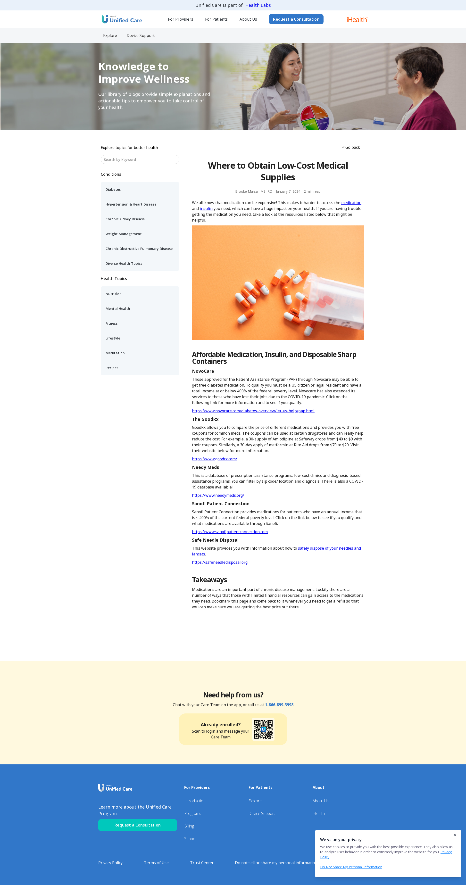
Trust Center (202, 862)
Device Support (262, 813)
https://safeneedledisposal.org (220, 562)
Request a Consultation (296, 19)
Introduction (195, 800)
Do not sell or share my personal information (276, 862)
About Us (248, 19)
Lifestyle (113, 338)
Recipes (112, 367)
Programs (192, 813)
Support (191, 838)
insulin (206, 208)
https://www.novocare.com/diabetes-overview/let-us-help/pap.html (253, 411)
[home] (121, 19)
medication (351, 202)
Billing (189, 826)
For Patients (216, 19)
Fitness (111, 323)
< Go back (351, 147)
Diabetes (113, 189)
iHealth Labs (257, 5)
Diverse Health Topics (124, 263)
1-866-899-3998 (279, 704)
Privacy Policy (110, 862)
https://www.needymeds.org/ (218, 495)
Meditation (115, 353)
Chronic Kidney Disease (125, 219)
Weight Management (124, 234)
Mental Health (118, 308)
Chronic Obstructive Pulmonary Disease (139, 248)
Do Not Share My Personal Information (351, 867)
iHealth (319, 813)
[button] (181, 19)
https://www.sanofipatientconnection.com (230, 531)
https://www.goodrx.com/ (214, 459)
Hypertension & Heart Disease (131, 204)
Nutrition (114, 293)
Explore (255, 800)
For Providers (180, 19)
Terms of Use (156, 862)
